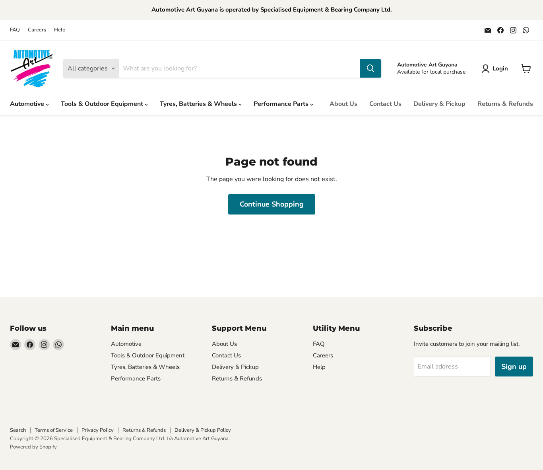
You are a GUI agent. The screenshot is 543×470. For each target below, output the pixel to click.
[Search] (370, 68)
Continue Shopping (272, 204)
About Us (343, 103)
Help (60, 30)
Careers (37, 30)
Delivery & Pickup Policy (203, 430)
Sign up (514, 366)
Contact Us (385, 103)
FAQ (15, 30)
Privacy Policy (97, 430)
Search (18, 430)
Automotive (28, 103)
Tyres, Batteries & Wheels (199, 103)
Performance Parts (282, 103)
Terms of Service (54, 430)
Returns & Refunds (505, 103)
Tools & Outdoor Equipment (103, 103)
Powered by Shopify (33, 446)
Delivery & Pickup (439, 103)
